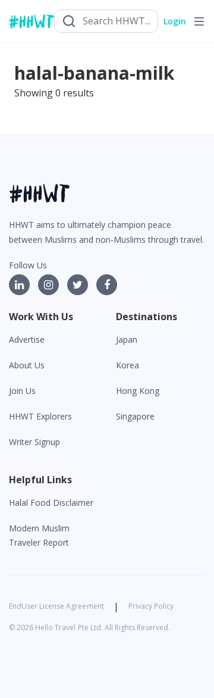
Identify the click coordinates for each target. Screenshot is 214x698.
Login (174, 21)
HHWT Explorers (40, 416)
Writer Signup (34, 441)
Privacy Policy (151, 606)
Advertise (27, 339)
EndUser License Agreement (56, 606)
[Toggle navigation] (199, 21)
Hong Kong (137, 390)
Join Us (22, 390)
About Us (27, 365)
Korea (127, 365)
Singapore (135, 416)
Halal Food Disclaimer (51, 502)
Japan (126, 339)
